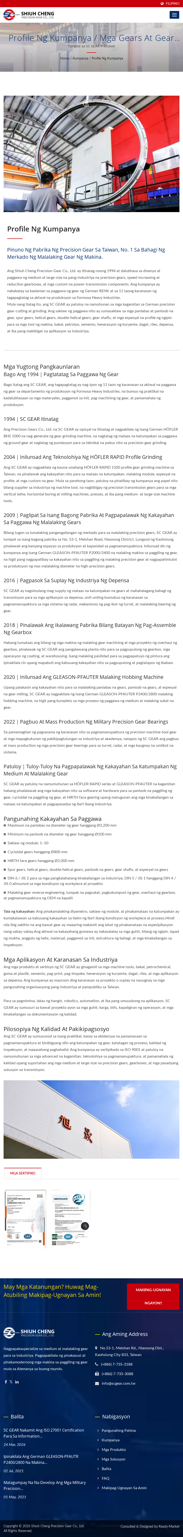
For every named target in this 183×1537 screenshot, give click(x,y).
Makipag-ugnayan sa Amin (124, 1488)
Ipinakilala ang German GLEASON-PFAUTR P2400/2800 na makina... (41, 1459)
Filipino (172, 3)
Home (64, 58)
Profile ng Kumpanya (107, 58)
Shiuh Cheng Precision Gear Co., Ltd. (57, 1526)
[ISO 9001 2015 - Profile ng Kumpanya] (25, 1219)
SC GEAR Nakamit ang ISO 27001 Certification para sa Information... (44, 1433)
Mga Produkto (114, 1450)
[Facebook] (6, 1382)
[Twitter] (11, 1382)
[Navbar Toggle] (174, 15)
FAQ (105, 1478)
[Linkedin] (17, 1382)
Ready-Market (169, 1526)
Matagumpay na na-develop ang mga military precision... (45, 1485)
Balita (106, 1469)
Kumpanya (80, 58)
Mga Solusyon (113, 1459)
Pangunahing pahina (119, 1431)
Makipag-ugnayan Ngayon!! (153, 1296)
